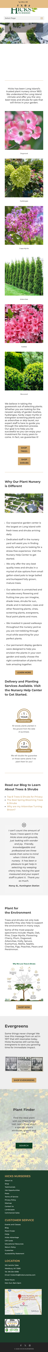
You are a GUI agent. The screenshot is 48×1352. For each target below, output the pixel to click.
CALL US (24, 2)
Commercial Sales (12, 1213)
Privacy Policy (10, 1200)
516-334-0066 (13, 1272)
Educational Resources (14, 1244)
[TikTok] (29, 6)
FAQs (7, 1234)
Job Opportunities (12, 1190)
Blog (7, 1228)
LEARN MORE (24, 672)
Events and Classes (13, 1224)
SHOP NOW (24, 1007)
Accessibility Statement (14, 1254)
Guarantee (9, 1250)
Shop (7, 1184)
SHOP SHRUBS (24, 461)
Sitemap (8, 1203)
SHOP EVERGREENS (24, 1080)
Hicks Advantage (12, 1237)
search (24, 1145)
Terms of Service (11, 1197)
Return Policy (10, 1247)
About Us (8, 1180)
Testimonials (10, 1187)
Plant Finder (10, 1231)
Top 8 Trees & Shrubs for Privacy (25, 796)
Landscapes (10, 1210)
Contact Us (9, 1206)
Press (7, 1193)
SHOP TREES (24, 449)
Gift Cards (9, 1241)
